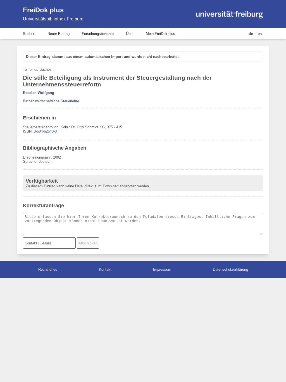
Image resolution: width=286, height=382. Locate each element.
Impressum (162, 269)
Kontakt (105, 269)
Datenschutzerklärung (230, 269)
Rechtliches (47, 269)
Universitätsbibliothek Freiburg (53, 18)
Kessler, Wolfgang (38, 93)
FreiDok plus (43, 10)
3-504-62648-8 (45, 131)
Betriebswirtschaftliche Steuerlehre (51, 101)
